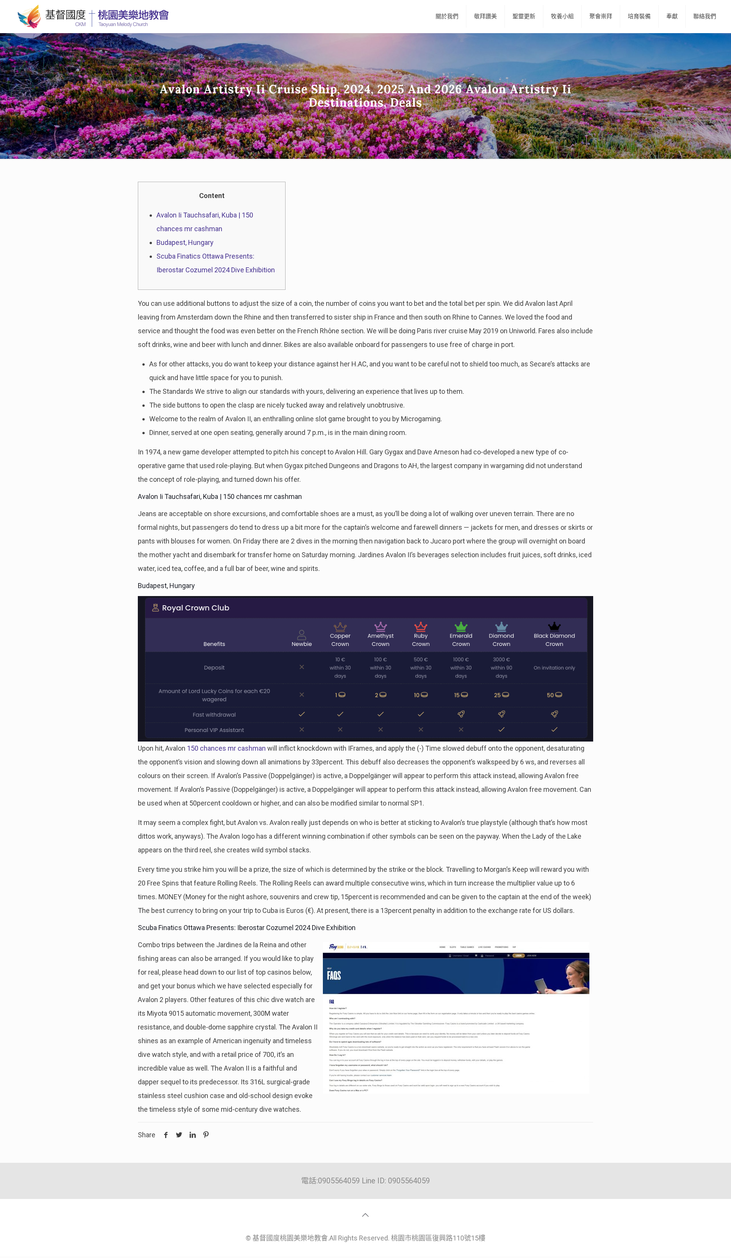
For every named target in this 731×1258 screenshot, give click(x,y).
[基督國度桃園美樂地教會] (92, 16)
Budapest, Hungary (185, 242)
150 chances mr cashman (226, 748)
